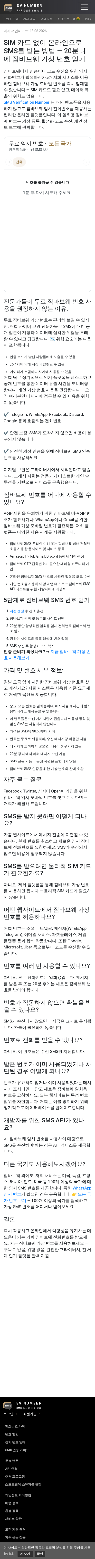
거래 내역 (29, 19)
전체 (19, 162)
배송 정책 (12, 1503)
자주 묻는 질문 (15, 1537)
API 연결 (11, 1468)
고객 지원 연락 (15, 1529)
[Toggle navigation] (84, 7)
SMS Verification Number (26, 102)
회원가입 (30, 1414)
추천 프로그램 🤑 (68, 19)
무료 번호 (12, 1461)
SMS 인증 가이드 (17, 1450)
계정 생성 (17, 611)
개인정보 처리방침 (18, 1495)
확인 (40, 1554)
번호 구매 (12, 19)
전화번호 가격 (15, 1426)
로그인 (8, 1414)
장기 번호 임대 (15, 1442)
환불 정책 (12, 1511)
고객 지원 (46, 19)
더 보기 (25, 1554)
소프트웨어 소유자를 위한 (23, 1484)
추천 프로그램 (15, 1476)
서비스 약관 (13, 1519)
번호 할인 (12, 1434)
